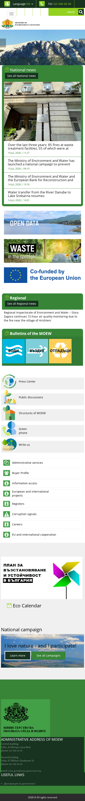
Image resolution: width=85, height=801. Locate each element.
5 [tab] (51, 61)
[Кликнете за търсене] (80, 12)
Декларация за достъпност (19, 783)
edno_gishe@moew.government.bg (24, 770)
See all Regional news (21, 303)
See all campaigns (48, 655)
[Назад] (3, 43)
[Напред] (82, 43)
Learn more (17, 655)
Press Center (27, 381)
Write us (24, 445)
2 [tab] (34, 61)
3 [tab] (40, 61)
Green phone (23, 431)
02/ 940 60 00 (15, 750)
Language (21, 4)
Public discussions (31, 397)
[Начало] (23, 24)
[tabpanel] (42, 47)
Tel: (59, 4)
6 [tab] (57, 61)
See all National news (21, 76)
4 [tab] (45, 61)
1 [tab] (28, 61)
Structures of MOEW (32, 413)
